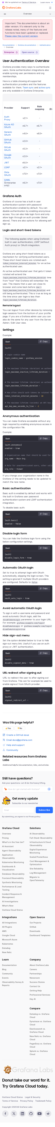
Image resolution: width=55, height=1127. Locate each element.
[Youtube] (39, 1113)
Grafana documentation (27, 45)
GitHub (33, 927)
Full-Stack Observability (41, 838)
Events (5, 978)
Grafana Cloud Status (12, 910)
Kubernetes (7, 944)
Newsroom (35, 978)
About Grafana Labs (39, 965)
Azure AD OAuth (9, 126)
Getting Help (36, 990)
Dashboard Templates (40, 935)
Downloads (35, 931)
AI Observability (37, 834)
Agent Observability (11, 850)
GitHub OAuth (7, 141)
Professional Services (40, 995)
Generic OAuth (8, 133)
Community (7, 973)
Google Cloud (8, 935)
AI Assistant (8, 846)
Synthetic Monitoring (12, 882)
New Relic (6, 952)
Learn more (45, 2)
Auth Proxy (7, 118)
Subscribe (44, 810)
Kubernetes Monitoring (13, 862)
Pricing (5, 838)
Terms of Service (29, 2)
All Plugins (7, 927)
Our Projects (35, 923)
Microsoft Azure (9, 939)
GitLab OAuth (7, 148)
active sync (44, 87)
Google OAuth (7, 156)
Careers (33, 969)
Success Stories (37, 982)
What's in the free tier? (13, 842)
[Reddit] (48, 1113)
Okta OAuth (7, 173)
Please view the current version (21, 36)
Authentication (45, 45)
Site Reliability (36, 868)
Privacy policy (34, 816)
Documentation (9, 45)
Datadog (6, 948)
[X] (14, 1113)
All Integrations (9, 923)
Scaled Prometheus (39, 857)
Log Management (38, 873)
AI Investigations (10, 901)
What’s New (7, 906)
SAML (7, 180)
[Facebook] (5, 1113)
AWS (4, 931)
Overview (6, 834)
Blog (4, 969)
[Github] (31, 1113)
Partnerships (36, 973)
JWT (6, 162)
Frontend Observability (13, 878)
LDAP (7, 167)
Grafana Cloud (22, 1086)
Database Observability (13, 874)
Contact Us (35, 986)
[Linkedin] (22, 1113)
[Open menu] (50, 7)
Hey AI (33, 999)
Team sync (28, 87)
